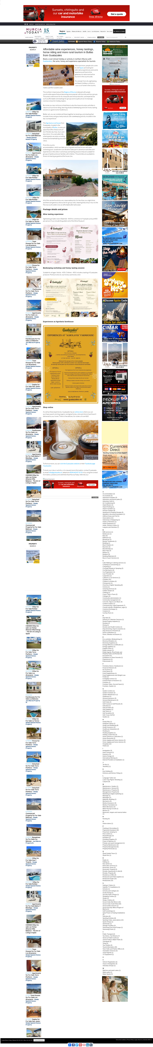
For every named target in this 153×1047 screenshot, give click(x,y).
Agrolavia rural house (53, 123)
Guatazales (47, 61)
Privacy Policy (130, 1039)
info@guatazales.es (55, 472)
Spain (81, 68)
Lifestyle (68, 37)
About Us (140, 1039)
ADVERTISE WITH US (40, 24)
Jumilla (84, 31)
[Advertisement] (115, 433)
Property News (79, 37)
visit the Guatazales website (69, 464)
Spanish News (91, 37)
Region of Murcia (70, 92)
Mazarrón (103, 31)
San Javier (110, 31)
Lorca (88, 31)
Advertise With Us (147, 1039)
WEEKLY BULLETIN (50, 24)
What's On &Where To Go (50, 37)
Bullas (55, 127)
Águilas (69, 31)
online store (79, 412)
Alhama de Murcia (76, 31)
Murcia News (29, 37)
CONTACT (31, 24)
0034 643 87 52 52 (76, 472)
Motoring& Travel (60, 37)
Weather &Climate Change (39, 37)
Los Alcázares (95, 31)
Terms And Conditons (121, 1039)
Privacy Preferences (39, 1040)
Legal (135, 1039)
